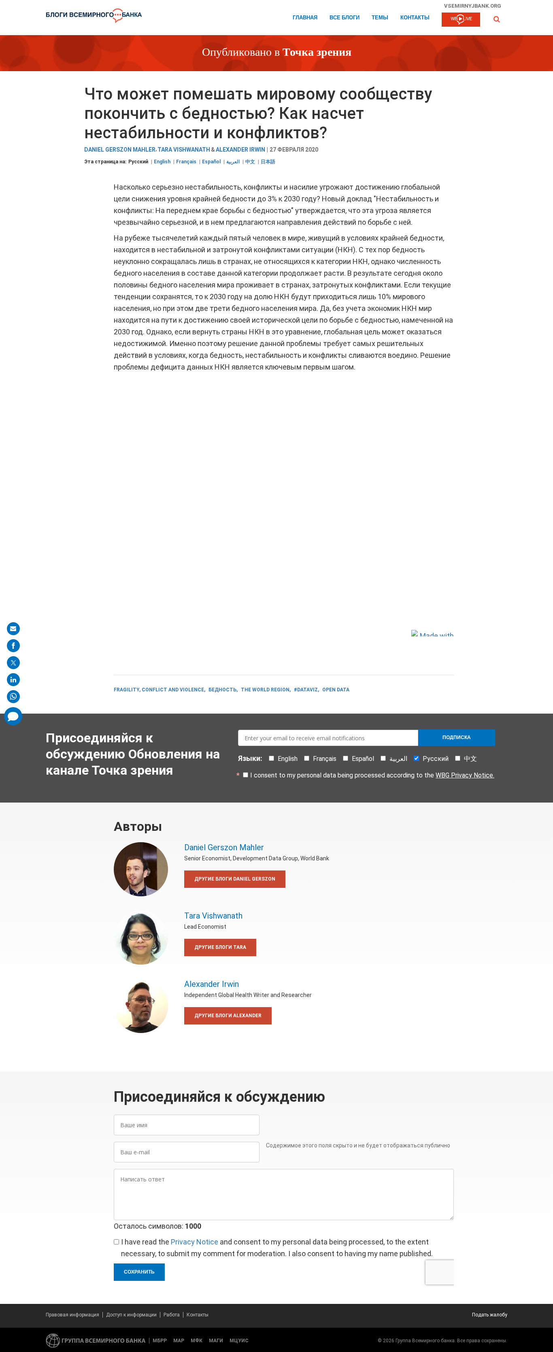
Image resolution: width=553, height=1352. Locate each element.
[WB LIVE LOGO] (461, 20)
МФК (196, 1341)
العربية (233, 162)
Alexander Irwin (240, 150)
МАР (178, 1341)
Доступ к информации (131, 1315)
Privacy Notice (194, 1242)
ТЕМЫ (380, 18)
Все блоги (344, 18)
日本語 (268, 162)
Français (186, 162)
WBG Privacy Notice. (465, 775)
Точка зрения (317, 53)
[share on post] (13, 662)
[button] (496, 19)
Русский (138, 162)
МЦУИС (239, 1341)
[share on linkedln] (13, 679)
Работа (172, 1315)
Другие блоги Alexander (228, 1015)
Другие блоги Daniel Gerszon (234, 879)
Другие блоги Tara (220, 947)
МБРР (160, 1341)
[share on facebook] (13, 645)
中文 (250, 162)
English (162, 162)
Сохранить (139, 1272)
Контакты (415, 18)
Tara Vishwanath (183, 150)
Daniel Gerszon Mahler (119, 150)
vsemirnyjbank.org (472, 5)
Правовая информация (72, 1315)
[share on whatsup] (13, 696)
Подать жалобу (489, 1315)
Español (211, 162)
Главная (305, 18)
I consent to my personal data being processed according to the (372, 775)
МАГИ (216, 1341)
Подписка (456, 737)
